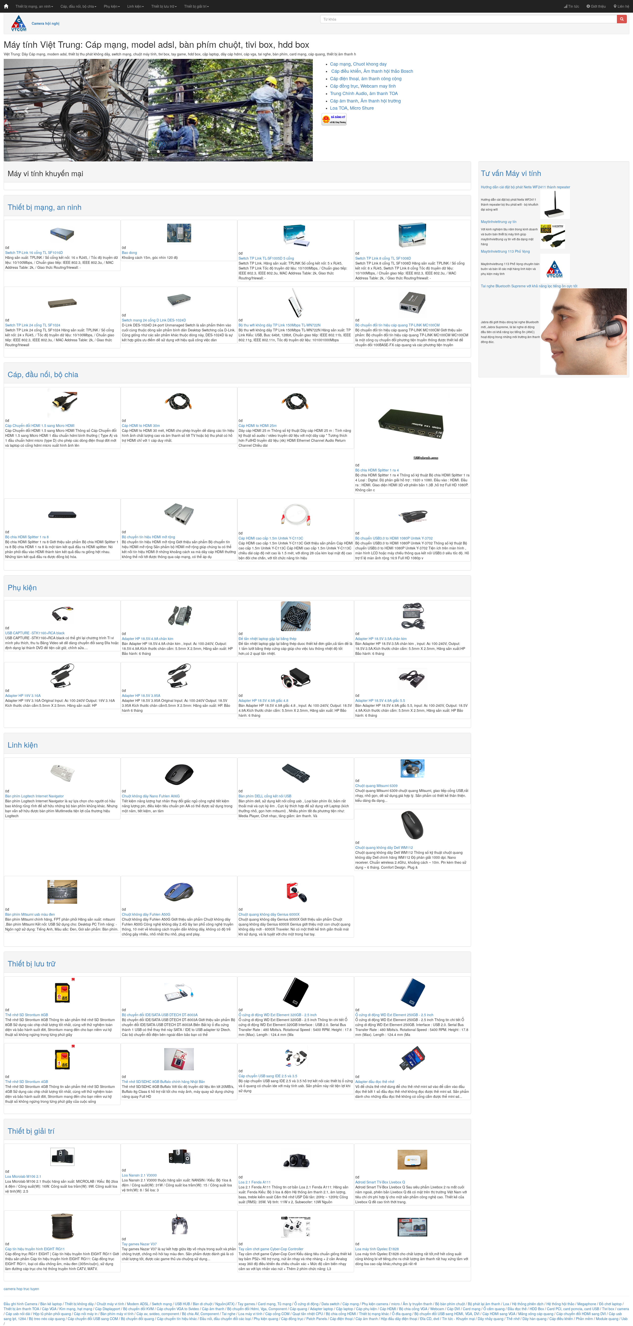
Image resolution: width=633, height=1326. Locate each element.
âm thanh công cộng (381, 78)
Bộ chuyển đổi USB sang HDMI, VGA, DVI (446, 1313)
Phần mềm (584, 1318)
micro (395, 1303)
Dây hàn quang (534, 1318)
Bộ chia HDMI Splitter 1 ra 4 (377, 469)
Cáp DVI (453, 1308)
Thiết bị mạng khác (374, 1313)
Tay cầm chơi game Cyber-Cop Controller (271, 1248)
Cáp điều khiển (345, 71)
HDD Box (537, 1308)
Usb (624, 1318)
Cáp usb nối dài (18, 1313)
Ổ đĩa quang (401, 1313)
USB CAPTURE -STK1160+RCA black (35, 632)
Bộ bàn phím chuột (450, 1303)
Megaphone (587, 1303)
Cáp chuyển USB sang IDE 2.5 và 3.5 (268, 1075)
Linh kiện (134, 6)
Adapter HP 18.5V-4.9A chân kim (147, 638)
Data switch (330, 1303)
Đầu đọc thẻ (517, 1308)
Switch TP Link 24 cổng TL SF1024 (32, 324)
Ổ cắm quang (494, 1308)
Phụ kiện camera (375, 1303)
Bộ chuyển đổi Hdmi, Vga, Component (257, 1308)
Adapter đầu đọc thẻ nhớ (374, 1081)
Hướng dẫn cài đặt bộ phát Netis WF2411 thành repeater (525, 186)
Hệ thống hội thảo (560, 1303)
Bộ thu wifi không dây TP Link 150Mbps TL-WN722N (279, 324)
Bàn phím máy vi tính (117, 1313)
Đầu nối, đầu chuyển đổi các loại (225, 1318)
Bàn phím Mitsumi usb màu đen (30, 914)
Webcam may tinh (378, 85)
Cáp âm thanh (344, 100)
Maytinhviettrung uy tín (499, 221)
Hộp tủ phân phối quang (52, 1313)
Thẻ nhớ (513, 1318)
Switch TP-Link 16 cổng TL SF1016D (34, 252)
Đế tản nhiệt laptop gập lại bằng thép (267, 638)
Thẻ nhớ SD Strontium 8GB (26, 1014)
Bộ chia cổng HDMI (341, 1313)
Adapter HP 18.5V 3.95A (141, 695)
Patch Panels (316, 1318)
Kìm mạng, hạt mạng (75, 1308)
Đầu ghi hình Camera (20, 1303)
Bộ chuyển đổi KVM (138, 1308)
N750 (158, 143)
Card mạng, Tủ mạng (274, 1303)
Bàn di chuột (202, 1303)
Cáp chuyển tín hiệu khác (177, 1318)
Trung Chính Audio (348, 93)
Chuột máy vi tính (110, 1303)
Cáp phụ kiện (366, 1308)
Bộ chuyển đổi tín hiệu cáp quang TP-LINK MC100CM (397, 324)
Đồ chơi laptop (610, 1303)
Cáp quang (298, 1308)
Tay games (246, 1303)
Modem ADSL (138, 1303)
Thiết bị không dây (79, 1303)
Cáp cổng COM (277, 1313)
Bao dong (129, 252)
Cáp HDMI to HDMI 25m (258, 425)
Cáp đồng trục (344, 85)
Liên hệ (623, 6)
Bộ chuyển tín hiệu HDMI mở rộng (148, 536)
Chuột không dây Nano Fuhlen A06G (151, 795)
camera (623, 1308)
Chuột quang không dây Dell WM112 (384, 847)
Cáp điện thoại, (345, 78)
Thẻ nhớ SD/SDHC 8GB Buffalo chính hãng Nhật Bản (163, 1081)
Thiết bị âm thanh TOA (21, 1308)
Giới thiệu (598, 6)
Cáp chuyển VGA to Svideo (178, 1308)
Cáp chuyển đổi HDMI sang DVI (581, 1313)
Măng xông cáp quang (535, 1313)
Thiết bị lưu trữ (162, 6)
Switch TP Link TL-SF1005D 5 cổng (266, 258)
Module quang (607, 1318)
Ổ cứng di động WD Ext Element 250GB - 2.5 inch (394, 1014)
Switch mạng (162, 1303)
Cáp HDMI (388, 1308)
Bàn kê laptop (51, 1303)
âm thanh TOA (383, 93)
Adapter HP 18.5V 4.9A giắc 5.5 (380, 700)
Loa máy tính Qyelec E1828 (377, 1248)
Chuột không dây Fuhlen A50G (146, 914)
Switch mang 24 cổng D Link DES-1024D (154, 320)
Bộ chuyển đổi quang (137, 1318)
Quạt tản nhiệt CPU (308, 1313)
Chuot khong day (370, 63)
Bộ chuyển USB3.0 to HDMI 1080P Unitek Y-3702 (394, 538)
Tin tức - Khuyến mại (458, 1318)
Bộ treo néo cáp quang (47, 1318)
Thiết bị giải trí (195, 6)
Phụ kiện (110, 6)
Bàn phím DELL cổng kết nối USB (265, 795)
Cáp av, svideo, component (157, 1313)
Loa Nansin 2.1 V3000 (139, 1175)
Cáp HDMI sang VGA (498, 1313)
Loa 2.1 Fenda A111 (255, 1181)
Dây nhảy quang (490, 1318)
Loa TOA (338, 107)
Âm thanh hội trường (381, 100)
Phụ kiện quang (266, 1318)
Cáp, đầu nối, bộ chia (77, 6)
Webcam (437, 1308)
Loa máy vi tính (250, 1313)
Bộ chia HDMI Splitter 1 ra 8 (27, 536)
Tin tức (573, 6)
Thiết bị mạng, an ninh (33, 6)
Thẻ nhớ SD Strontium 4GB (26, 1081)
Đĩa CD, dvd (429, 1318)
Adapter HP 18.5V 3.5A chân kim (381, 638)
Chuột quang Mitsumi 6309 (376, 785)
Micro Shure (362, 107)
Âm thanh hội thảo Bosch (388, 71)
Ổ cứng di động (306, 1303)
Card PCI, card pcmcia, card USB (573, 1308)
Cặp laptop (344, 1308)
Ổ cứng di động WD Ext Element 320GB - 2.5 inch (278, 1014)
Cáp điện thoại (341, 1318)
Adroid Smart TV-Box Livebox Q (380, 1181)
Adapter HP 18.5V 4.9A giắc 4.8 (263, 700)
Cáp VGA (49, 1308)
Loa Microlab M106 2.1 (23, 1176)
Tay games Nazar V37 (139, 1243)
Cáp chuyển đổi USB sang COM (93, 1318)
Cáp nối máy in (85, 1313)
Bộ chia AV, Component (200, 1313)
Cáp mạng (350, 1303)
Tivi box (608, 1308)
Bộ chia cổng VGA (413, 1308)
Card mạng (471, 1308)
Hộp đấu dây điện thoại (399, 1318)
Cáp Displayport (107, 1308)
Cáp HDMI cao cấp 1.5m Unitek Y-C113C (271, 538)
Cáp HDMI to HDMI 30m (141, 425)
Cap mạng (340, 63)
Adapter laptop (321, 1308)
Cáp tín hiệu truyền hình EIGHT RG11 (35, 1248)
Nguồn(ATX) (225, 1303)
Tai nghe (228, 1313)
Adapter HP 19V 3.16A (23, 695)
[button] (27, 110)
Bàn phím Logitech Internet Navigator (34, 795)
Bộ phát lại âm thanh (484, 1303)
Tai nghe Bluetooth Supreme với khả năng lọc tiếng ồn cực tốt (529, 285)
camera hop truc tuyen (21, 1288)
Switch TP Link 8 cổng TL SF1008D (383, 258)
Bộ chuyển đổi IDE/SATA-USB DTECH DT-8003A (160, 1014)
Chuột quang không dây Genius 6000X (269, 914)
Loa (506, 1303)
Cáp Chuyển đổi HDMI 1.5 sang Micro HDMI (39, 425)
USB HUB (182, 1303)
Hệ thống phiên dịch (527, 1303)
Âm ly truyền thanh (417, 1303)
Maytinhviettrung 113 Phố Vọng (505, 251)
